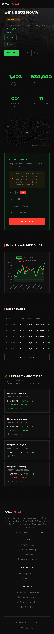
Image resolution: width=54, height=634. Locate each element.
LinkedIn (28, 607)
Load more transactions (27, 357)
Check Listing (28, 549)
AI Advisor (28, 545)
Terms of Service (28, 602)
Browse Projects (28, 559)
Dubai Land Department (33, 532)
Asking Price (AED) (18, 206)
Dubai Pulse (28, 578)
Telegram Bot (28, 573)
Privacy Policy (28, 597)
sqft (23, 192)
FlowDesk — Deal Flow (28, 592)
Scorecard (28, 554)
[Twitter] (31, 628)
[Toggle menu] (49, 4)
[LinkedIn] (27, 628)
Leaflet (35, 145)
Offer (10, 4)
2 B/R (36, 53)
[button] (27, 132)
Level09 (41, 622)
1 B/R (25, 53)
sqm (18, 192)
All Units (11, 53)
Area (17, 192)
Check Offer (27, 222)
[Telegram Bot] (22, 628)
